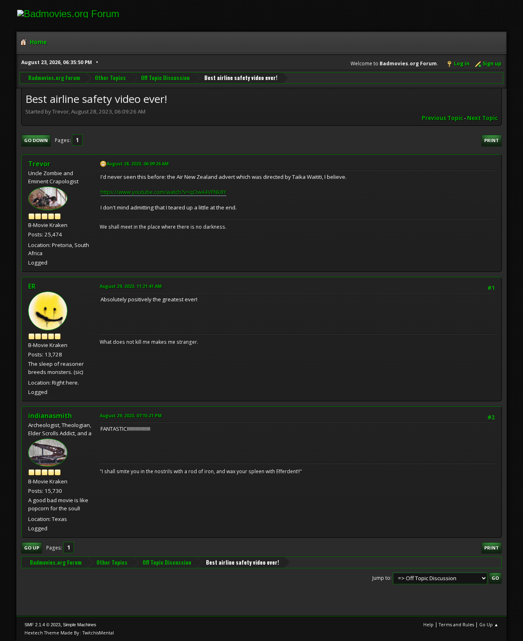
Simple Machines (79, 624)
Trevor (39, 163)
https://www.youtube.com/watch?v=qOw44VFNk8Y (163, 192)
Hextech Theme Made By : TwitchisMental (69, 633)
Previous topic (442, 118)
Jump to (381, 577)
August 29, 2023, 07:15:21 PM (131, 415)
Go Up (31, 548)
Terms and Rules (456, 624)
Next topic (482, 118)
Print (491, 140)
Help (428, 624)
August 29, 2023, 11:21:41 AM (131, 286)
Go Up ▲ (488, 624)
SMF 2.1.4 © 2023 (42, 624)
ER (32, 286)
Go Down (36, 140)
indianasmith (50, 415)
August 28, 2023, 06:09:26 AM (138, 163)
